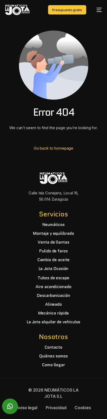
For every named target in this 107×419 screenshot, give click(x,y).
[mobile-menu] (96, 10)
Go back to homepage (53, 148)
